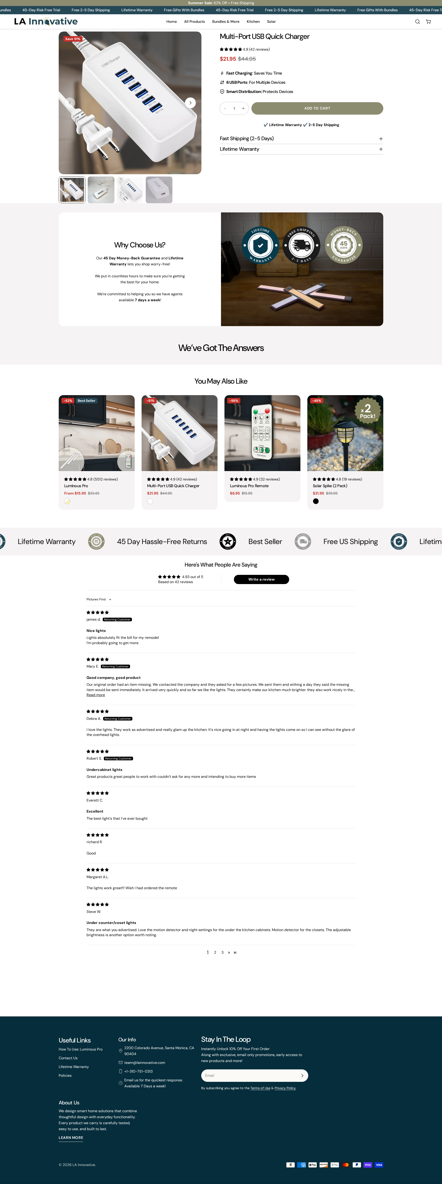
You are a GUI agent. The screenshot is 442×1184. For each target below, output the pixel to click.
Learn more (71, 1137)
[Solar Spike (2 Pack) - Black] (316, 501)
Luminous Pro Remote (249, 485)
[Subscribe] (302, 1075)
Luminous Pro (76, 485)
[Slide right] (190, 102)
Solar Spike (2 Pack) (330, 485)
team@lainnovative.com (144, 1062)
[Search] (417, 21)
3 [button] (222, 952)
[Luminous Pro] (97, 433)
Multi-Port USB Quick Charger (173, 485)
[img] (98, 612)
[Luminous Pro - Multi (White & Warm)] (67, 501)
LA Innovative (84, 1164)
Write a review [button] (261, 579)
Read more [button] (96, 694)
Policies (65, 1075)
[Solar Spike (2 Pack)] (345, 433)
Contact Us (68, 1057)
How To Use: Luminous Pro (80, 1049)
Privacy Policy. (285, 1088)
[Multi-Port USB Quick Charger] (180, 433)
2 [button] (215, 952)
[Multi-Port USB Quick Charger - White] (150, 501)
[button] (231, 49)
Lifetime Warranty (74, 1066)
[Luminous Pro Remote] (262, 433)
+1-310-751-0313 (138, 1071)
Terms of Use (260, 1088)
